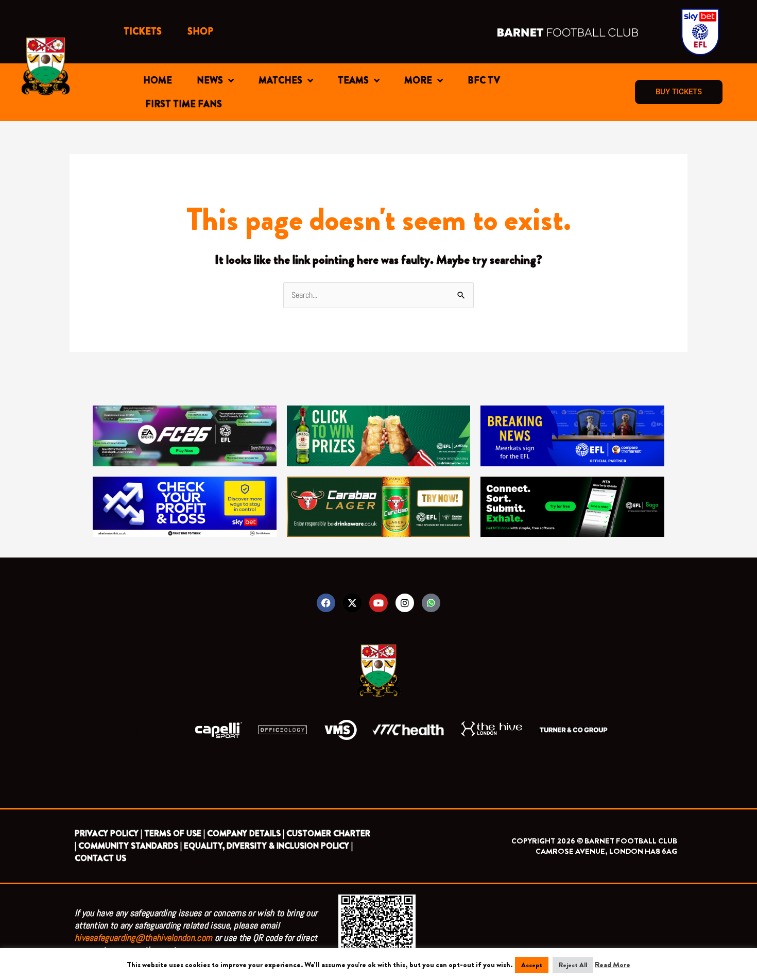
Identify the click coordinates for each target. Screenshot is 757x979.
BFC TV (484, 80)
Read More (612, 964)
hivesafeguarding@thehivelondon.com (143, 937)
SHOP (200, 31)
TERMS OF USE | (174, 833)
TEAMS (353, 80)
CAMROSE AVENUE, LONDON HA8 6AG (606, 851)
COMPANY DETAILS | (245, 833)
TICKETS (143, 31)
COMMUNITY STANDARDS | (130, 846)
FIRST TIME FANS (183, 104)
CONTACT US (100, 858)
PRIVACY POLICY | (108, 833)
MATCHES (280, 80)
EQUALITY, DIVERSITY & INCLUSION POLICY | (268, 846)
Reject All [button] (573, 965)
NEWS (210, 80)
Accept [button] (531, 965)
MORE (418, 80)
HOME (157, 80)
